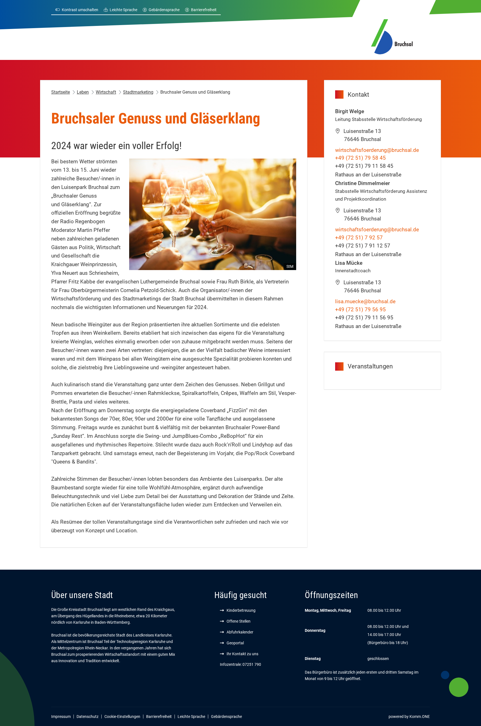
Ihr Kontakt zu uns (242, 654)
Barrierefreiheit (204, 10)
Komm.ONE (419, 716)
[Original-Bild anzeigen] (212, 214)
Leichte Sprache (123, 10)
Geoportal (235, 643)
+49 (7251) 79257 (359, 237)
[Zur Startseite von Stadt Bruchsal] (392, 36)
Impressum (61, 716)
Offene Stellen (239, 621)
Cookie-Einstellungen (122, 716)
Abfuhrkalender (240, 632)
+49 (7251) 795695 (360, 309)
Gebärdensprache (164, 10)
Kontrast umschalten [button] (80, 10)
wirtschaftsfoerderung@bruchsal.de (377, 150)
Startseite (60, 92)
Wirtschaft (106, 92)
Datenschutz (88, 716)
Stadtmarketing (138, 92)
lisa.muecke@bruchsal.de (365, 301)
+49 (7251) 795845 (360, 158)
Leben (83, 92)
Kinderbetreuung (241, 610)
